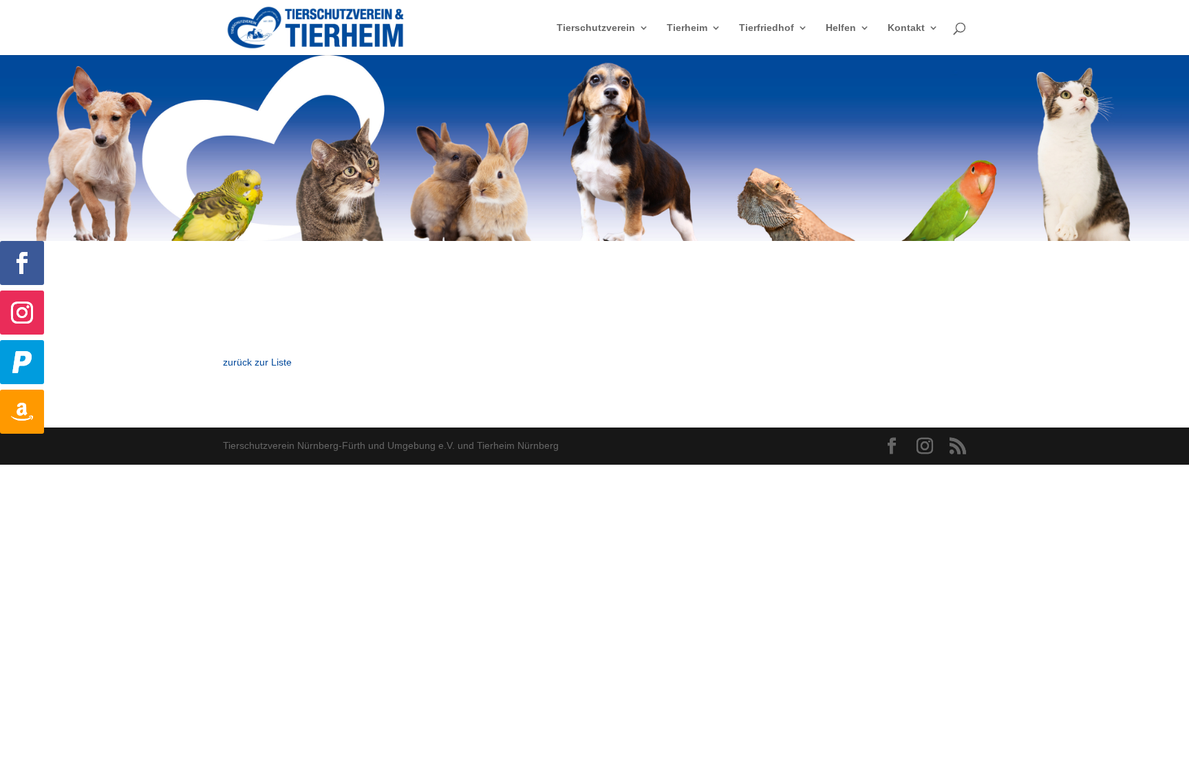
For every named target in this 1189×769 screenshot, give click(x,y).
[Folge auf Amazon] (22, 412)
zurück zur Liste (257, 362)
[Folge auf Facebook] (22, 263)
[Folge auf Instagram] (22, 313)
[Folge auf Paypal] (22, 362)
